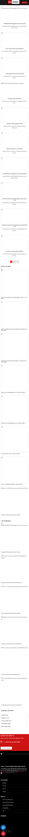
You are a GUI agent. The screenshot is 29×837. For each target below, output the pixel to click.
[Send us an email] (7, 831)
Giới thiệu (5, 783)
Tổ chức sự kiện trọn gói (8, 799)
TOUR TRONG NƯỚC (6, 726)
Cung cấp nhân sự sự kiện (8, 802)
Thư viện (4, 785)
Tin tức (4, 788)
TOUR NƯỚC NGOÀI (5, 723)
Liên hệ (4, 791)
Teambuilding (5, 808)
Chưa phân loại (4, 715)
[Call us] (10, 831)
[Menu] (2, 2)
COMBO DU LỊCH (5, 718)
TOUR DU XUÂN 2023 (6, 721)
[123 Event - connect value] (13, 2)
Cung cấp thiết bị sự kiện (8, 805)
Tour (3, 810)
